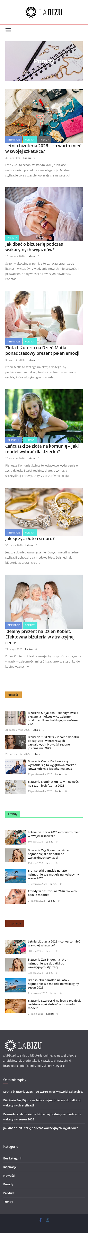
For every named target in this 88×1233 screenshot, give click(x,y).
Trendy (44, 139)
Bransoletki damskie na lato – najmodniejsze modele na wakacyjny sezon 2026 (53, 874)
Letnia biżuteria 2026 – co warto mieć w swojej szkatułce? (43, 148)
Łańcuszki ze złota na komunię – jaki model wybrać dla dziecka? (42, 448)
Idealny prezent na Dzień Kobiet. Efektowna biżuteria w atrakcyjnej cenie (40, 636)
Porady (30, 139)
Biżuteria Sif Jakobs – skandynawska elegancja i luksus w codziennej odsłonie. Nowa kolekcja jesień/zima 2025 (53, 718)
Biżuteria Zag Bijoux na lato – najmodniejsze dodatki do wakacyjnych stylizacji (48, 854)
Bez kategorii (12, 1158)
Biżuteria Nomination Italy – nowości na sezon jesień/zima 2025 (53, 783)
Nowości (9, 1176)
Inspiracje (13, 139)
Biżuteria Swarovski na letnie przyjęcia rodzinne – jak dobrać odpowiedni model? (54, 1004)
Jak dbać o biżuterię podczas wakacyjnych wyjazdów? (34, 246)
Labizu (27, 158)
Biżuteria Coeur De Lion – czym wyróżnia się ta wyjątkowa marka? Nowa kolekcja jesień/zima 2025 (52, 765)
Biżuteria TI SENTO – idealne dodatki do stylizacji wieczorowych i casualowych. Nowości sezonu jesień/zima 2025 (53, 742)
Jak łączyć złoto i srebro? (30, 538)
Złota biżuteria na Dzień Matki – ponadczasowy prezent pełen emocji (42, 350)
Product (9, 1193)
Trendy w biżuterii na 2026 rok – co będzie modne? (52, 893)
